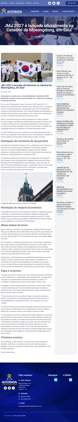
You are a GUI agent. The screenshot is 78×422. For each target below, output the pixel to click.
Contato (36, 3)
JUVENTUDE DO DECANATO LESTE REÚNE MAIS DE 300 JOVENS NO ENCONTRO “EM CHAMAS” (64, 173)
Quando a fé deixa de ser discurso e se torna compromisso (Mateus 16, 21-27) (65, 59)
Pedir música (20, 3)
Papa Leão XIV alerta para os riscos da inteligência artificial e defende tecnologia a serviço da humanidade (65, 90)
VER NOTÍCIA (60, 65)
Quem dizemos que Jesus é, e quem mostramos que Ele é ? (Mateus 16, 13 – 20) (65, 74)
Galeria (45, 11)
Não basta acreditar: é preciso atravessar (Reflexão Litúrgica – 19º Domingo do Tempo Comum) (66, 206)
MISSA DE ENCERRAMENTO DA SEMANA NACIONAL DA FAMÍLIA (65, 190)
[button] (55, 379)
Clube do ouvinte (68, 11)
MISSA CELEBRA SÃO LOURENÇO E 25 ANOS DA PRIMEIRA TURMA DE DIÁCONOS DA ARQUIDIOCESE (65, 125)
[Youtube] (53, 3)
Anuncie (28, 3)
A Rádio (11, 3)
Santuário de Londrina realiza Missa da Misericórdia (65, 141)
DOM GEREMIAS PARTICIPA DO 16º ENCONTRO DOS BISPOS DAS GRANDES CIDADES (65, 108)
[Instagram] (58, 3)
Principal (4, 3)
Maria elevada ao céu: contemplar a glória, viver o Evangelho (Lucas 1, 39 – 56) (65, 155)
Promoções (35, 11)
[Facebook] (49, 3)
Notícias (55, 11)
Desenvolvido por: (15, 415)
